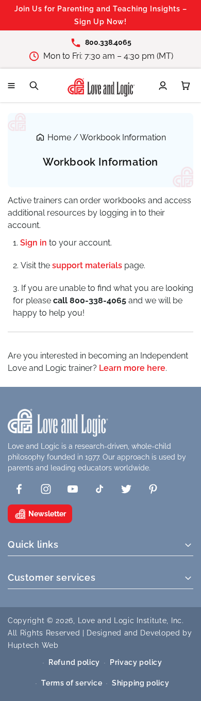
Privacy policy (136, 662)
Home (59, 137)
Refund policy (74, 662)
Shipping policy (141, 683)
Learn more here (132, 368)
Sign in (33, 243)
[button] (11, 85)
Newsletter (47, 514)
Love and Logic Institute (122, 620)
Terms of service (71, 683)
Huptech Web (33, 645)
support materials (88, 265)
